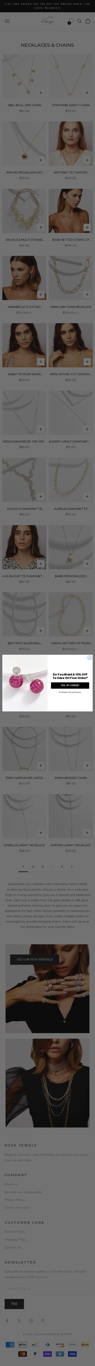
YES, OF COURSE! (70, 685)
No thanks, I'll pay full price (70, 692)
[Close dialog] (90, 658)
